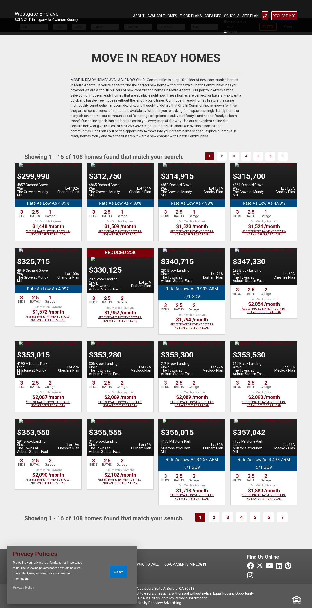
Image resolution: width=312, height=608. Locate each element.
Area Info (213, 16)
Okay (118, 572)
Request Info (284, 16)
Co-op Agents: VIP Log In (185, 564)
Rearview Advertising (164, 603)
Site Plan (250, 16)
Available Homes (162, 16)
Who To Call (148, 564)
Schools (232, 16)
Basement (232, 31)
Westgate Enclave (36, 14)
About (139, 16)
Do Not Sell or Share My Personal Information (172, 598)
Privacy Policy (23, 587)
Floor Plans (191, 16)
